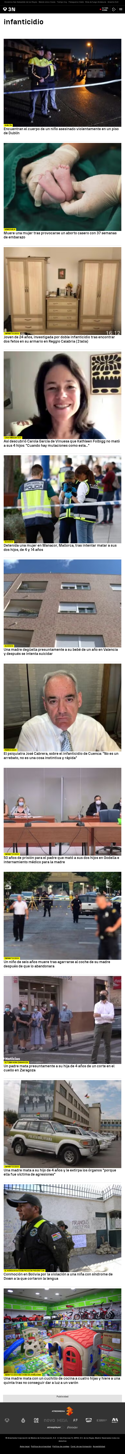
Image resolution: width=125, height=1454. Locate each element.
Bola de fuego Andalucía (95, 2)
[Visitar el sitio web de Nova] (49, 1420)
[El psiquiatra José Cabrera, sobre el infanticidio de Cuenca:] (62, 708)
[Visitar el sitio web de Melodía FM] (115, 1420)
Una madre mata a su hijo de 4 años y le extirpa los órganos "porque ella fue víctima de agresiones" (60, 1172)
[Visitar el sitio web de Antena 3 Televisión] (10, 1420)
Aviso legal (25, 1446)
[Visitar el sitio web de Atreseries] (75, 1420)
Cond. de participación (81, 1446)
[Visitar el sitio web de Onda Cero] (88, 1420)
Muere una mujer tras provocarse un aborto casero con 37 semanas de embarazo (60, 235)
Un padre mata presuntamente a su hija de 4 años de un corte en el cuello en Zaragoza (59, 1068)
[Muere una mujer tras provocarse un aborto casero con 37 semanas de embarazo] (62, 187)
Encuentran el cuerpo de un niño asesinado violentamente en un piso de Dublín (61, 131)
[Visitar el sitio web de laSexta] (23, 1420)
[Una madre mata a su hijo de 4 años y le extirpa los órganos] (62, 1124)
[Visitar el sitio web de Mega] (62, 1420)
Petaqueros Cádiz (76, 2)
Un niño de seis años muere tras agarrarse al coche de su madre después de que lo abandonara (57, 964)
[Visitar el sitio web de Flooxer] (72, 1427)
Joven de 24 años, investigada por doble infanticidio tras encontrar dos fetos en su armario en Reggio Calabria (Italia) (59, 339)
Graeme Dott (113, 2)
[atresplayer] (114, 9)
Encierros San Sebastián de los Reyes (21, 2)
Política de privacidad (41, 1446)
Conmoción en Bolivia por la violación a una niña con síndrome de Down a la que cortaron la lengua (58, 1276)
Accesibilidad (99, 1446)
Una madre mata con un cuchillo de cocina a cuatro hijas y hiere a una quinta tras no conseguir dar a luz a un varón (62, 1380)
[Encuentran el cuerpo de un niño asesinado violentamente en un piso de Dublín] (62, 83)
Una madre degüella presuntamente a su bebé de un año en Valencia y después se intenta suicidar (61, 651)
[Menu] (121, 9)
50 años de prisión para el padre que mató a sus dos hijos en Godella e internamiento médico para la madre (61, 860)
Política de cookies (60, 1446)
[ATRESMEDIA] (62, 1411)
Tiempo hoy (62, 2)
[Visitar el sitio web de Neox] (36, 1420)
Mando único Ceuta (47, 2)
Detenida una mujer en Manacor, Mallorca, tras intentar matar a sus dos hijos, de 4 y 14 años (60, 547)
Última (105, 9)
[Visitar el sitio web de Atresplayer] (56, 1427)
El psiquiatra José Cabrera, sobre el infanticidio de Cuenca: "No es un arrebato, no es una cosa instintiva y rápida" (61, 755)
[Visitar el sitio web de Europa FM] (101, 1420)
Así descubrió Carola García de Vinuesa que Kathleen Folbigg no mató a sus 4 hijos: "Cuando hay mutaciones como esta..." (62, 443)
